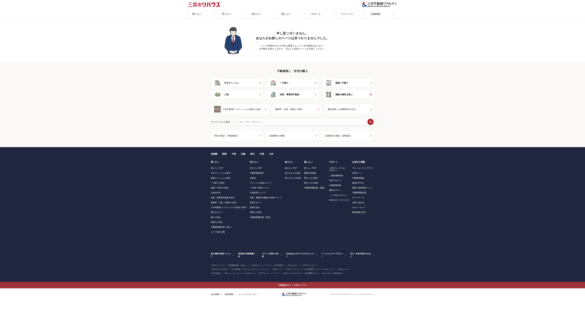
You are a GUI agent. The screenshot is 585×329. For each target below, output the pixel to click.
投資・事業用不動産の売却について (266, 197)
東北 (252, 153)
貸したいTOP (310, 168)
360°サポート (335, 180)
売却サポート (256, 202)
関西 (224, 153)
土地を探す (216, 192)
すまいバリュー (359, 207)
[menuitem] (203, 13)
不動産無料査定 (257, 173)
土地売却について (258, 192)
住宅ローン (357, 173)
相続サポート (335, 190)
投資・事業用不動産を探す (223, 197)
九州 (271, 153)
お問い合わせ (358, 202)
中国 (262, 153)
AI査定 (253, 178)
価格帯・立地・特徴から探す (224, 202)
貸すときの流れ (311, 178)
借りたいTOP (291, 168)
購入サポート (217, 212)
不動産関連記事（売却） (261, 217)
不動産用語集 (335, 185)
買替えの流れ (217, 222)
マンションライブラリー (363, 168)
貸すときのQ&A (311, 183)
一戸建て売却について (260, 187)
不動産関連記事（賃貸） (315, 187)
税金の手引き (358, 183)
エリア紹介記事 (218, 232)
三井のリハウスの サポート (337, 169)
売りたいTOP (256, 168)
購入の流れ (216, 217)
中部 (234, 153)
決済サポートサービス (339, 200)
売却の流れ (255, 207)
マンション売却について (261, 183)
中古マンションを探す (221, 173)
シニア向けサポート (338, 195)
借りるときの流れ (293, 173)
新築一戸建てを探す (220, 187)
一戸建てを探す (218, 183)
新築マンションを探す (221, 178)
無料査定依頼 (310, 173)
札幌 (243, 153)
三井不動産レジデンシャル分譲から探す (229, 207)
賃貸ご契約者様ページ (362, 187)
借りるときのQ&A (293, 178)
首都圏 (214, 153)
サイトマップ (358, 197)
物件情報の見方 (359, 212)
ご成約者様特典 (336, 175)
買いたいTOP (217, 168)
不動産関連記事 (359, 192)
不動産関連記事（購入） (222, 227)
